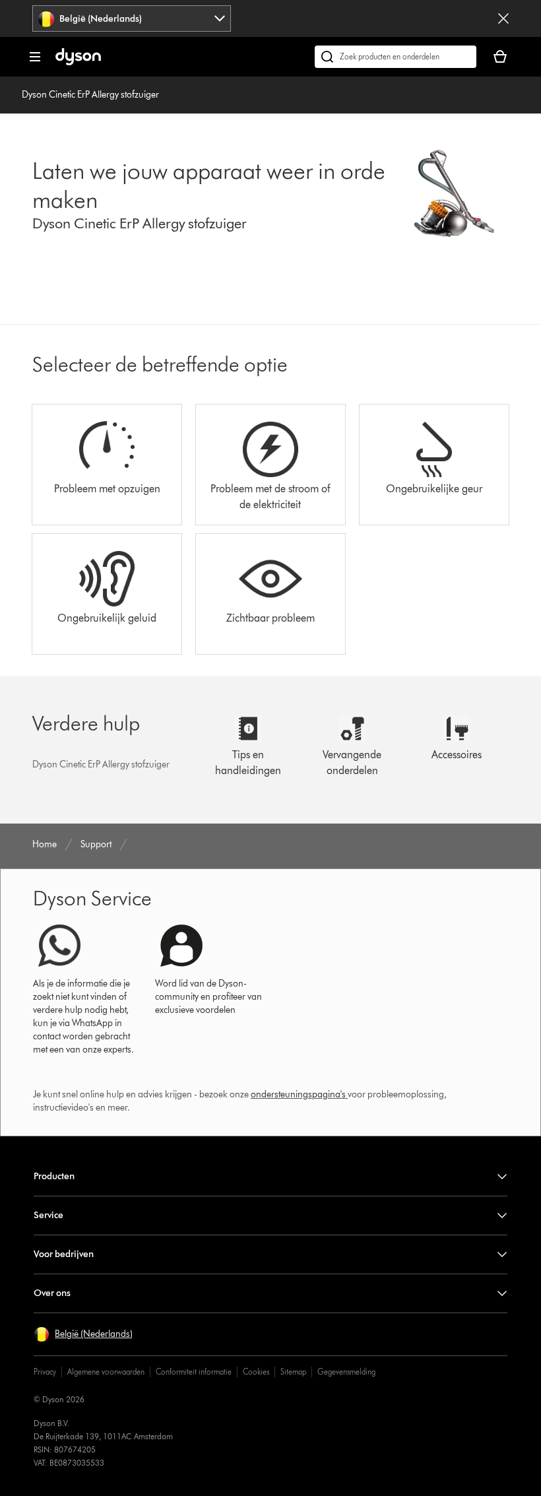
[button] (83, 1334)
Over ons (52, 1293)
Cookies (256, 1372)
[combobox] (131, 18)
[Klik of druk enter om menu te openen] (35, 56)
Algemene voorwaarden (105, 1372)
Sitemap (293, 1372)
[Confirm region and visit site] (503, 18)
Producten (54, 1176)
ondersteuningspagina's (298, 1094)
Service (48, 1215)
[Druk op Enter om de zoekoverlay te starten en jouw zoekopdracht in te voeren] (395, 57)
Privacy (45, 1372)
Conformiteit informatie (194, 1372)
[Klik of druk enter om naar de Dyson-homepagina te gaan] (78, 62)
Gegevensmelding (346, 1372)
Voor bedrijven (64, 1254)
